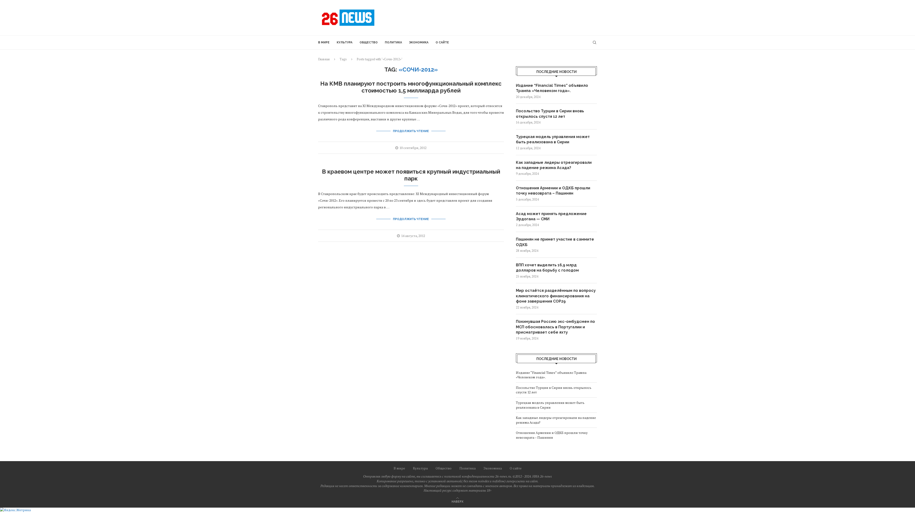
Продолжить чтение (411, 131)
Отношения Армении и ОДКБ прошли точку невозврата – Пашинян (553, 191)
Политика (393, 42)
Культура (344, 42)
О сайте (442, 42)
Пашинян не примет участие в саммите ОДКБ (555, 242)
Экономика (418, 42)
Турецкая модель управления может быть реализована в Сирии (553, 139)
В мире (324, 42)
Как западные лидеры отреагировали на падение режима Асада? (554, 165)
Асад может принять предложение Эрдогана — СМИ (551, 216)
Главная (324, 59)
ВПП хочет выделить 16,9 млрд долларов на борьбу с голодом (547, 268)
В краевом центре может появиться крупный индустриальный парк (411, 175)
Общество (369, 42)
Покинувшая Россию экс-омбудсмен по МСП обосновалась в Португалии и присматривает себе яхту (555, 327)
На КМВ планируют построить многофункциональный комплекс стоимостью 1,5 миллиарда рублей (411, 87)
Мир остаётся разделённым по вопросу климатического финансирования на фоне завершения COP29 (556, 296)
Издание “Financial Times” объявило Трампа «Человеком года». (552, 88)
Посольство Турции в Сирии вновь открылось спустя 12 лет (550, 113)
